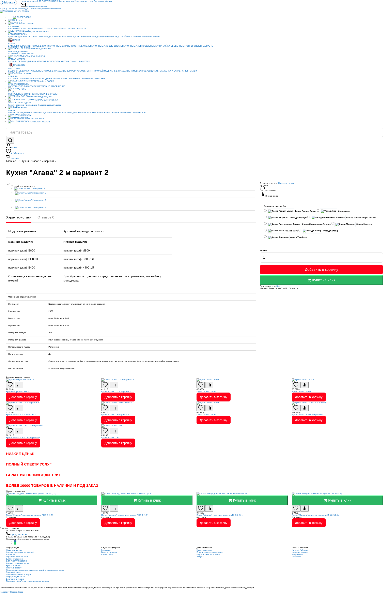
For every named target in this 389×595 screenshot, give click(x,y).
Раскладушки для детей (49, 105)
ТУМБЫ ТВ (80, 29)
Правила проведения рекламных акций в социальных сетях (35, 570)
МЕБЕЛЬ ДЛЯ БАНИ (41, 48)
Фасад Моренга (364, 224)
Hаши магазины (28, 1)
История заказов (300, 552)
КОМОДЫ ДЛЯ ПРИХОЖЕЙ (90, 71)
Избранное (17, 153)
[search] (10, 140)
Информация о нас (84, 1)
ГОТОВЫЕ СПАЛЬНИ (18, 78)
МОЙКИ (166, 46)
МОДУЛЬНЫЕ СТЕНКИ (64, 29)
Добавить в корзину (321, 270)
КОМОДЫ (71, 36)
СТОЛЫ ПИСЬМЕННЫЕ (140, 36)
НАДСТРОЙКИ (122, 36)
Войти (14, 148)
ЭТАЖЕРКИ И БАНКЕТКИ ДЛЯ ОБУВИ (178, 71)
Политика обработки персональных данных (27, 581)
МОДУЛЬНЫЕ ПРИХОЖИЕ (117, 71)
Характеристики (18, 217)
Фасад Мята (291, 231)
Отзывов (45, 217)
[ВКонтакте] (15, 541)
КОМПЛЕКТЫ (53, 61)
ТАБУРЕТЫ (207, 46)
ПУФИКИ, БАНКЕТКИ (80, 61)
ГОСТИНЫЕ (28, 23)
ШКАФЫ (155, 71)
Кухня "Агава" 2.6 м (206, 414)
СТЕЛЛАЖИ (34, 86)
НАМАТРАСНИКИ (36, 118)
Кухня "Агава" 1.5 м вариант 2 (21, 414)
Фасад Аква (343, 211)
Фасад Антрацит (298, 217)
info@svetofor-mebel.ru (37, 6)
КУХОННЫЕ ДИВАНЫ (60, 46)
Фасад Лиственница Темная (316, 224)
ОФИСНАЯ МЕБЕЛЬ (41, 122)
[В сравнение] (19, 385)
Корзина (15, 158)
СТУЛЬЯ (197, 46)
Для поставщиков (14, 559)
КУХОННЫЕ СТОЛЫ (81, 46)
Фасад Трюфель (298, 237)
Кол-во (263, 250)
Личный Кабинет (300, 550)
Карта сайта (107, 554)
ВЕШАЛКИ (13, 71)
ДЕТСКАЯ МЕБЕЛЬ (39, 31)
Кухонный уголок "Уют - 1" (19, 391)
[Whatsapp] (15, 543)
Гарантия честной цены (17, 556)
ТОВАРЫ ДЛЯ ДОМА (42, 96)
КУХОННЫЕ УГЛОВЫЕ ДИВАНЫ (107, 46)
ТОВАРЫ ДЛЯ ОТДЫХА (46, 100)
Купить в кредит (66, 1)
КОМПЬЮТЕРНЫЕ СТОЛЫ (45, 94)
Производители (204, 550)
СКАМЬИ (12, 53)
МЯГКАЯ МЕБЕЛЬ (37, 56)
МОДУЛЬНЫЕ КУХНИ (151, 46)
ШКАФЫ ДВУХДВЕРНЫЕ (20, 112)
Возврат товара (109, 552)
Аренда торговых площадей (20, 552)
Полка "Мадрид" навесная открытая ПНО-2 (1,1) (315, 515)
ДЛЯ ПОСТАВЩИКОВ (47, 1)
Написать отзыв (286, 183)
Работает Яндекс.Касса (11, 592)
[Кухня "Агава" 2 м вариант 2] (135, 188)
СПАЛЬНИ (26, 73)
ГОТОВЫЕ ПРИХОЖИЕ (55, 71)
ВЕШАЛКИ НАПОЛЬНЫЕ (31, 71)
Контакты (105, 550)
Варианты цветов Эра (275, 206)
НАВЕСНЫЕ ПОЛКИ (18, 86)
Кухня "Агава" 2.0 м (206, 391)
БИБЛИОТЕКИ (15, 29)
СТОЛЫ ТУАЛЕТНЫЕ (69, 78)
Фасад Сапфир (330, 231)
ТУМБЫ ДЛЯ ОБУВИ (141, 71)
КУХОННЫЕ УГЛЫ (132, 46)
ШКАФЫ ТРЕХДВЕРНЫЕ (71, 112)
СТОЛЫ (21, 53)
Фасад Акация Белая (305, 211)
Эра (278, 286)
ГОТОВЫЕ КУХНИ (40, 46)
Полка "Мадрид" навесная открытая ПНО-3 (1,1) (220, 515)
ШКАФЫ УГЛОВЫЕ (92, 112)
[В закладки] (10, 385)
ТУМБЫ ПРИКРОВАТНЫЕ (92, 78)
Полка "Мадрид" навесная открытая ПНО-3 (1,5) (29, 515)
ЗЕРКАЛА (71, 71)
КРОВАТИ (82, 36)
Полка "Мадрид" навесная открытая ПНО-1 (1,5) (124, 515)
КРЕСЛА (65, 61)
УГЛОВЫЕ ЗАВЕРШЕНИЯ (52, 86)
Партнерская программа (208, 554)
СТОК (19, 20)
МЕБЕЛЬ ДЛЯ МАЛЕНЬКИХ (100, 36)
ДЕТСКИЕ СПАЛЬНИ (38, 36)
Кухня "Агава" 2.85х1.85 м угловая (23, 437)
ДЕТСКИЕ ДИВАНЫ (17, 36)
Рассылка (296, 556)
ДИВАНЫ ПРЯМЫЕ (17, 61)
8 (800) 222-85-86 (30, 8)
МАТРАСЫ (26, 115)
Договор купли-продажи (17, 563)
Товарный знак (13, 572)
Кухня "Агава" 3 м (110, 437)
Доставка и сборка (103, 1)
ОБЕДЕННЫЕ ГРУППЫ (182, 46)
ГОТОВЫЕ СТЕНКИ (42, 29)
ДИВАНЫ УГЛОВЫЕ (37, 61)
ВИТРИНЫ (28, 29)
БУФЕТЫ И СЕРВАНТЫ (19, 46)
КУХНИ (16, 40)
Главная (11, 161)
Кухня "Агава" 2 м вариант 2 (38, 161)
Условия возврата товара (18, 574)
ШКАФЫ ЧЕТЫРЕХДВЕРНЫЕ (116, 112)
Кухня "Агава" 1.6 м (301, 391)
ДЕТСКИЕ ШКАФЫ (57, 36)
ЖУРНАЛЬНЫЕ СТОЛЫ (19, 94)
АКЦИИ (200, 556)
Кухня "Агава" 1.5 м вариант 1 (116, 391)
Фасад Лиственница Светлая (361, 217)
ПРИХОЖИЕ (19, 65)
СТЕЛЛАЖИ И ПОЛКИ (43, 81)
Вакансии (10, 554)
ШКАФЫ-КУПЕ (139, 112)
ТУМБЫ (156, 36)
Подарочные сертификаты (209, 552)
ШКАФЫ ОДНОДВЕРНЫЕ (45, 112)
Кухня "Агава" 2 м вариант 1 (115, 414)
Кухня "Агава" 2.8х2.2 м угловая (307, 414)
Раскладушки (31, 105)
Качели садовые (16, 105)
